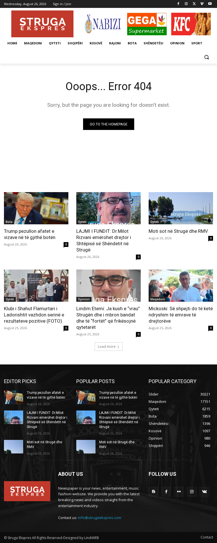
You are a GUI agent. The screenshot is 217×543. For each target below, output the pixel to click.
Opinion (84, 299)
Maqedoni (157, 299)
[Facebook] (178, 4)
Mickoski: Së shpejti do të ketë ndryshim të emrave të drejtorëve (181, 315)
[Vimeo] (202, 4)
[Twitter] (194, 4)
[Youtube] (210, 4)
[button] (206, 57)
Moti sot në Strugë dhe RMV (178, 231)
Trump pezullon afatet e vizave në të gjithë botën (29, 234)
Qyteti (82, 222)
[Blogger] (154, 492)
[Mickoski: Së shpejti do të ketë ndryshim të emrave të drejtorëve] (181, 286)
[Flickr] (179, 492)
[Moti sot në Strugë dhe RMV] (181, 208)
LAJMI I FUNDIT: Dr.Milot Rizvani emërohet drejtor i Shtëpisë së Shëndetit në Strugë (103, 240)
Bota (9, 222)
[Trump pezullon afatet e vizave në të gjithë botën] (36, 208)
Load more (107, 346)
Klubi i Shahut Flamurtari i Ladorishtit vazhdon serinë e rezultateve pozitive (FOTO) (34, 315)
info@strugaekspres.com (99, 517)
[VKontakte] (204, 492)
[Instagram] (186, 4)
